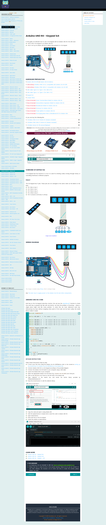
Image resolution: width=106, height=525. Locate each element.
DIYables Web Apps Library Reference (9, 332)
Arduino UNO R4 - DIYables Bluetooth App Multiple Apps (10, 354)
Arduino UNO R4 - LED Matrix (7, 168)
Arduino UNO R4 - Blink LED (7, 25)
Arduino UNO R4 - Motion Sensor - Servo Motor (12, 108)
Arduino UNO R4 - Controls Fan (8, 116)
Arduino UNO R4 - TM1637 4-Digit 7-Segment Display (11, 161)
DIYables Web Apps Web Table (8, 327)
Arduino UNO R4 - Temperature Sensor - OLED (11, 182)
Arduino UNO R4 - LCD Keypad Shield (9, 138)
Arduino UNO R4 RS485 (6, 280)
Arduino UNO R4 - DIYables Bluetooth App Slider (10, 366)
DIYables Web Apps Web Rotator (8, 322)
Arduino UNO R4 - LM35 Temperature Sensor (11, 188)
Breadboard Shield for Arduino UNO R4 (42, 105)
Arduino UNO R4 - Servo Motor (8, 72)
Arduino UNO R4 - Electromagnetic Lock (10, 213)
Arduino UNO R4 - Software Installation (10, 17)
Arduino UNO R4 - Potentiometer (8, 54)
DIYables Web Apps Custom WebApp (9, 331)
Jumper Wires (31, 97)
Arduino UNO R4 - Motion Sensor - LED (10, 105)
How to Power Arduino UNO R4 (8, 19)
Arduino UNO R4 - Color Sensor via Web (10, 233)
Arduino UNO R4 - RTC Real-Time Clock (10, 219)
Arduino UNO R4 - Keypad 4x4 (8, 174)
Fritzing (41, 289)
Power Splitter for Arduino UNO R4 (41, 111)
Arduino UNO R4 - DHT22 (6, 186)
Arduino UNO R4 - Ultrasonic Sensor (9, 87)
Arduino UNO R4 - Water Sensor (8, 222)
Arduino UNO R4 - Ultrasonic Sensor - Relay (11, 90)
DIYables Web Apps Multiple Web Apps (10, 311)
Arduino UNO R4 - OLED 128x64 (8, 140)
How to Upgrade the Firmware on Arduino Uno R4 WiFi (11, 21)
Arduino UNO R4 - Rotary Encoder (9, 60)
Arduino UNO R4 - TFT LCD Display (9, 145)
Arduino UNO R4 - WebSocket (8, 296)
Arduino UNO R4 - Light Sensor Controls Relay (11, 80)
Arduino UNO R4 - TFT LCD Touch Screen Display (10, 148)
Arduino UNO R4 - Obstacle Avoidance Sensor (11, 262)
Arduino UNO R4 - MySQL (7, 302)
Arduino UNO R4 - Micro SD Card (8, 270)
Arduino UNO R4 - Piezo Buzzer (8, 63)
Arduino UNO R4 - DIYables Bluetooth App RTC (11, 363)
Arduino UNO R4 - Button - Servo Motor (10, 51)
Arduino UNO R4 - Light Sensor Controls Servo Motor (11, 83)
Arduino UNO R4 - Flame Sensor (8, 248)
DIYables (68, 130)
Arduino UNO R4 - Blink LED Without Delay (10, 27)
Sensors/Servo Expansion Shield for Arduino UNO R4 (45, 103)
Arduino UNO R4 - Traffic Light (8, 34)
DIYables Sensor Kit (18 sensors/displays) (39, 125)
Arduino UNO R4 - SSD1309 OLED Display (10, 144)
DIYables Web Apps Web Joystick (8, 317)
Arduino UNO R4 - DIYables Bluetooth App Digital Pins (10, 344)
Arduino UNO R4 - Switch (7, 44)
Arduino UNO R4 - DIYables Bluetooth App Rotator (10, 361)
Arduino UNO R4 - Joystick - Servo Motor (10, 127)
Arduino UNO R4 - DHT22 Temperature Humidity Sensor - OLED (12, 198)
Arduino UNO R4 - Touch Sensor (8, 204)
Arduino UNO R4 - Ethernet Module (9, 291)
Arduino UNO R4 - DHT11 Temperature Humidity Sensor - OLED (11, 193)
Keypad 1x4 (30, 95)
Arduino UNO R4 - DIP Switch (7, 47)
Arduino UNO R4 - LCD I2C (7, 135)
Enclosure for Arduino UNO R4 (39, 108)
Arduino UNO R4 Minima (46, 82)
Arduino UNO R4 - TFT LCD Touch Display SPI (11, 154)
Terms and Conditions (49, 518)
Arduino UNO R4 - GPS (6, 264)
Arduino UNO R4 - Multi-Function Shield (10, 163)
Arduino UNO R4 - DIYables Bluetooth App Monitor (10, 351)
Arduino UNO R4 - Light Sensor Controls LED (11, 79)
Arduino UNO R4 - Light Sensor (8, 75)
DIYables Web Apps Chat (7, 310)
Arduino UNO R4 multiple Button (8, 42)
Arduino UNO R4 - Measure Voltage (9, 251)
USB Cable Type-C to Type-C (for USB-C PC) (39, 92)
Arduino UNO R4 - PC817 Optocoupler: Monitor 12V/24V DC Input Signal (11, 253)
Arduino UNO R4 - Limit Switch (8, 45)
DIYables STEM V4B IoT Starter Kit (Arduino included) (42, 122)
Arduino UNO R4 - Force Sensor (8, 245)
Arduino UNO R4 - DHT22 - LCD (8, 201)
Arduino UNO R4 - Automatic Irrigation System (11, 132)
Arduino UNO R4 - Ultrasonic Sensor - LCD (11, 98)
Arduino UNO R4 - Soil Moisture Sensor (10, 130)
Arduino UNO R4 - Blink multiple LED (9, 28)
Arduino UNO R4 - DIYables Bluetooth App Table (10, 369)
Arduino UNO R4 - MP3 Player (7, 273)
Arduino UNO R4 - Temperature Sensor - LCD (11, 181)
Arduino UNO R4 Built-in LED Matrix (9, 166)
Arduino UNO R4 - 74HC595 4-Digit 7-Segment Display (12, 157)
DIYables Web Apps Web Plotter (8, 320)
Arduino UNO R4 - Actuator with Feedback (10, 123)
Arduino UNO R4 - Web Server (8, 294)
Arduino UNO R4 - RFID (6, 216)
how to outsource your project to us (64, 465)
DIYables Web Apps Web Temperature (9, 329)
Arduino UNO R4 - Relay (6, 114)
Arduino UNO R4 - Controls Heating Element (11, 118)
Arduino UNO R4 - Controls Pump (8, 225)
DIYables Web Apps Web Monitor (8, 318)
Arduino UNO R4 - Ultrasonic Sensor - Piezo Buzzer (11, 93)
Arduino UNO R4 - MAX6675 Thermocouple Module (11, 190)
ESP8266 (25, 13)
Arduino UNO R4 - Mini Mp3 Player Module (10, 275)
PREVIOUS (31, 474)
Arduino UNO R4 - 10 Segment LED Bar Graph (11, 35)
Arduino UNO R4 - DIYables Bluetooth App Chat (12, 342)
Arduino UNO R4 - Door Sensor (8, 207)
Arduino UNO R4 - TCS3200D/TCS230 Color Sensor (11, 231)
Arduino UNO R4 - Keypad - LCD (8, 176)
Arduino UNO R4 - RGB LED (7, 32)
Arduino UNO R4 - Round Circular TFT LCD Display (10, 151)
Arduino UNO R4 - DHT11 (6, 184)
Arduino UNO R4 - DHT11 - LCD (8, 196)
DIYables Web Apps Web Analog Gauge (10, 313)
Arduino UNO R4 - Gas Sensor (8, 257)
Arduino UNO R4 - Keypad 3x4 (8, 172)
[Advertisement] (53, 492)
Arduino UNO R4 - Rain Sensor (8, 227)
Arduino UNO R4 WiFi (32, 82)
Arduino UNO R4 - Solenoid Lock (8, 211)
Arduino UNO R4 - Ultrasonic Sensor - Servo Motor (11, 96)
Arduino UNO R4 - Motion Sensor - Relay (10, 107)
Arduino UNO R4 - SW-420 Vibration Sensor (11, 242)
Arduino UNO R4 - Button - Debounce (9, 40)
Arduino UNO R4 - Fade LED (7, 30)
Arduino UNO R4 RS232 (6, 278)
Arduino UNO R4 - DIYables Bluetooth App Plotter (10, 357)
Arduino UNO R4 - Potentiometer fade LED (10, 55)
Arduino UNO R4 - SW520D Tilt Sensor (9, 239)
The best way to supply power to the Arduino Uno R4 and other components (49, 293)
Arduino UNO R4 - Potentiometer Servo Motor (11, 57)
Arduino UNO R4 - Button (7, 38)
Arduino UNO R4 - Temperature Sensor (10, 179)
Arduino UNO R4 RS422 (6, 281)
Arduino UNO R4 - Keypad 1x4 (8, 171)
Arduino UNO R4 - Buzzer (7, 65)
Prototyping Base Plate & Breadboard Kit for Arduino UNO (47, 113)
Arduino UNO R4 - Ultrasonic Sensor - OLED (11, 100)
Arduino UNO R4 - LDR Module (8, 77)
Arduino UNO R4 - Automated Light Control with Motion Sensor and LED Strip (11, 111)
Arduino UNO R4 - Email (6, 305)
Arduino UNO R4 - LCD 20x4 (7, 137)
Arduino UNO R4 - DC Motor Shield (9, 69)
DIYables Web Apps (5, 308)
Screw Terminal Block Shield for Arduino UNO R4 (44, 100)
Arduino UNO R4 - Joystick (7, 126)
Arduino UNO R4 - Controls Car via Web (10, 297)
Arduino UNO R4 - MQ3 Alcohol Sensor (10, 259)
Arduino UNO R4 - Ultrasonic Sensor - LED (10, 88)
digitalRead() (66, 303)
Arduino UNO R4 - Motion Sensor (8, 103)
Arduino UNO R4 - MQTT (6, 300)
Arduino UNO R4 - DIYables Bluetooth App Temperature (10, 372)
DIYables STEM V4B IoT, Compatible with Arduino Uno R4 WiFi (47, 87)
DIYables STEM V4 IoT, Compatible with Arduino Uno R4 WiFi (47, 84)
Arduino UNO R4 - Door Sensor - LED (9, 208)
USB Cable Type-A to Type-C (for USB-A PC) (39, 90)
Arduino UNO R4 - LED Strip (7, 267)
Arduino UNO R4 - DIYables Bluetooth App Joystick (10, 348)
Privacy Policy (59, 518)
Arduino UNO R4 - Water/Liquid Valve (9, 224)
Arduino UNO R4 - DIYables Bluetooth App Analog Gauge (10, 339)
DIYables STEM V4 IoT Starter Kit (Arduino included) (42, 120)
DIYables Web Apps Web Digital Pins (9, 315)
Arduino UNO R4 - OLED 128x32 (8, 142)
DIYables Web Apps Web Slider (8, 325)
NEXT (74, 474)
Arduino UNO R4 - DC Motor (7, 68)
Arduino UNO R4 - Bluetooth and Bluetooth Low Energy (12, 336)
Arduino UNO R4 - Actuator (7, 121)
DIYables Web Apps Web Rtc (7, 324)
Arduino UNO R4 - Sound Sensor (8, 236)
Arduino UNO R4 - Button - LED (8, 49)
